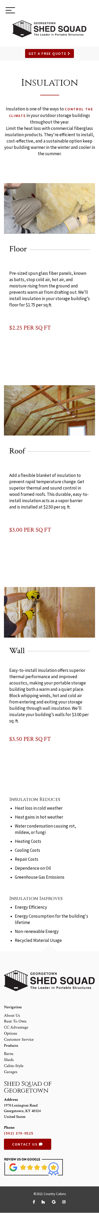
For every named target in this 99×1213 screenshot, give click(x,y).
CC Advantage (16, 1027)
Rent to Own (15, 1021)
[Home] (49, 29)
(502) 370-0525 (19, 1133)
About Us (12, 1015)
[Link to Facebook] (34, 1202)
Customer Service (19, 1039)
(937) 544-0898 (76, 11)
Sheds (9, 1060)
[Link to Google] (54, 1202)
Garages (10, 1072)
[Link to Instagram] (64, 1202)
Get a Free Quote (48, 53)
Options (10, 1033)
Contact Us (25, 1144)
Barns (8, 1054)
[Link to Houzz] (44, 1202)
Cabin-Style (13, 1066)
